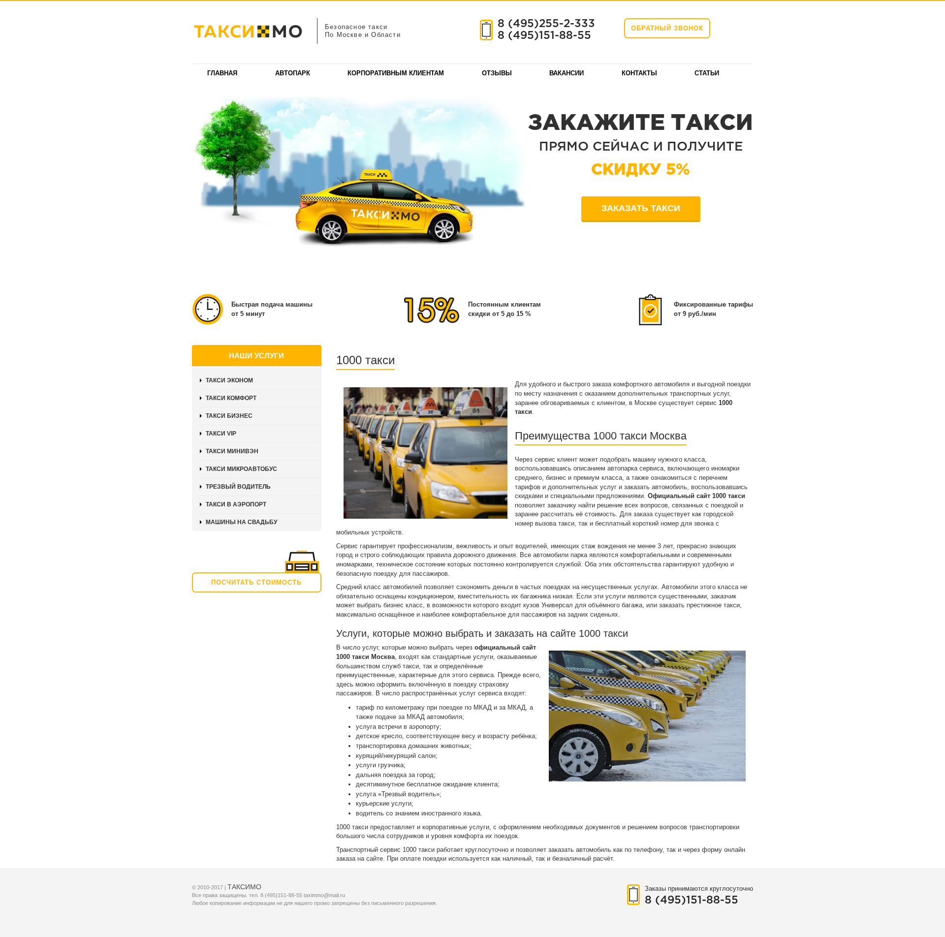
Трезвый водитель (238, 486)
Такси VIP (221, 433)
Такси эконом (229, 380)
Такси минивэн (232, 451)
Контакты (639, 73)
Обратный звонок (667, 28)
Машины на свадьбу (241, 522)
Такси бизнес (229, 415)
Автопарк (292, 73)
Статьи (706, 73)
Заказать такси (640, 208)
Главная (222, 73)
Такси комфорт (231, 398)
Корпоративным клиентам (395, 73)
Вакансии (566, 73)
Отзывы (497, 73)
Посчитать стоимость (256, 582)
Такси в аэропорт (236, 504)
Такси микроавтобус (241, 469)
